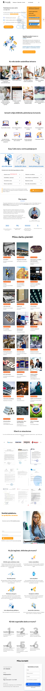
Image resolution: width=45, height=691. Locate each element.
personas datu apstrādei (35, 26)
